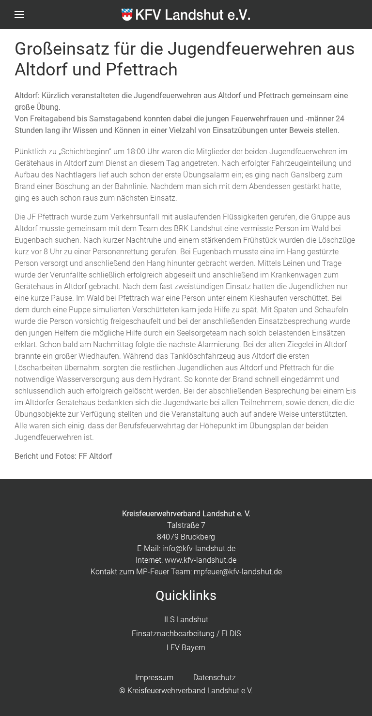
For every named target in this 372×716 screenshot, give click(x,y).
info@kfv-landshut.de (198, 548)
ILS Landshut (186, 619)
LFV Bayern (186, 647)
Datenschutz (214, 677)
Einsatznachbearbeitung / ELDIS (186, 633)
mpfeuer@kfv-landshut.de (238, 571)
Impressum (154, 677)
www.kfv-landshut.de (200, 560)
